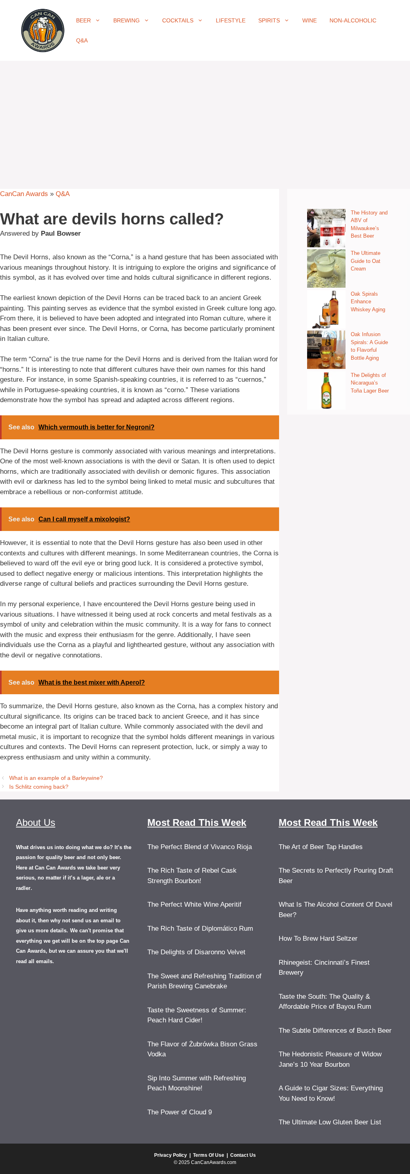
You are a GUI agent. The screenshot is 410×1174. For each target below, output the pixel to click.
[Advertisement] (205, 121)
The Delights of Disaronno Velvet (196, 952)
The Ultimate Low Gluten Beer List (330, 1122)
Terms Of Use (208, 1155)
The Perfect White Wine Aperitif (194, 904)
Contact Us (243, 1155)
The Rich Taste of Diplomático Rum (200, 928)
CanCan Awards (24, 194)
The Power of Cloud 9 (179, 1112)
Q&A (82, 40)
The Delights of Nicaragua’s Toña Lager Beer (370, 383)
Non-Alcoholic (353, 20)
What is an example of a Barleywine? (56, 778)
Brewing (126, 20)
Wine (309, 20)
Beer (83, 20)
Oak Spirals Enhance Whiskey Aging (368, 302)
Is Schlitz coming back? (38, 786)
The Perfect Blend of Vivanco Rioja (199, 847)
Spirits (269, 20)
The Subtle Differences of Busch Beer (335, 1030)
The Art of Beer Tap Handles (321, 847)
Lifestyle (230, 20)
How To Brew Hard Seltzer (318, 938)
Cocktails (177, 20)
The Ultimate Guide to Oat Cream (365, 261)
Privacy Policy (170, 1155)
